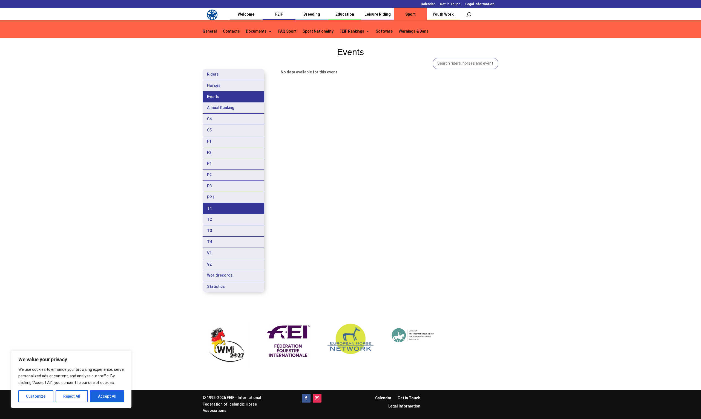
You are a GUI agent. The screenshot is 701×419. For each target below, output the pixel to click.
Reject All (71, 396)
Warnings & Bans (414, 31)
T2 (209, 219)
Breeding (311, 14)
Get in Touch (450, 4)
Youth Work (443, 14)
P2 (209, 175)
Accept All (107, 396)
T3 (209, 230)
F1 (209, 141)
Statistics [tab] (216, 286)
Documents (256, 31)
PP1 (210, 197)
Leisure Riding (377, 14)
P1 (209, 163)
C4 (209, 119)
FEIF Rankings (352, 31)
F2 (209, 152)
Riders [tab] (213, 74)
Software (384, 31)
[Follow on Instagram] (317, 398)
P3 (209, 186)
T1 (209, 208)
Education (344, 14)
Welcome (246, 14)
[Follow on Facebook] (306, 398)
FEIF (279, 14)
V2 (209, 264)
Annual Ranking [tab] (220, 107)
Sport (410, 14)
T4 (209, 242)
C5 (209, 130)
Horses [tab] (213, 85)
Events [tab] (213, 96)
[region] (71, 379)
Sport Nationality (318, 31)
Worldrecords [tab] (220, 275)
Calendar (428, 4)
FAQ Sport (287, 31)
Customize (35, 396)
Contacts (231, 31)
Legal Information (479, 4)
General (210, 31)
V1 (209, 253)
